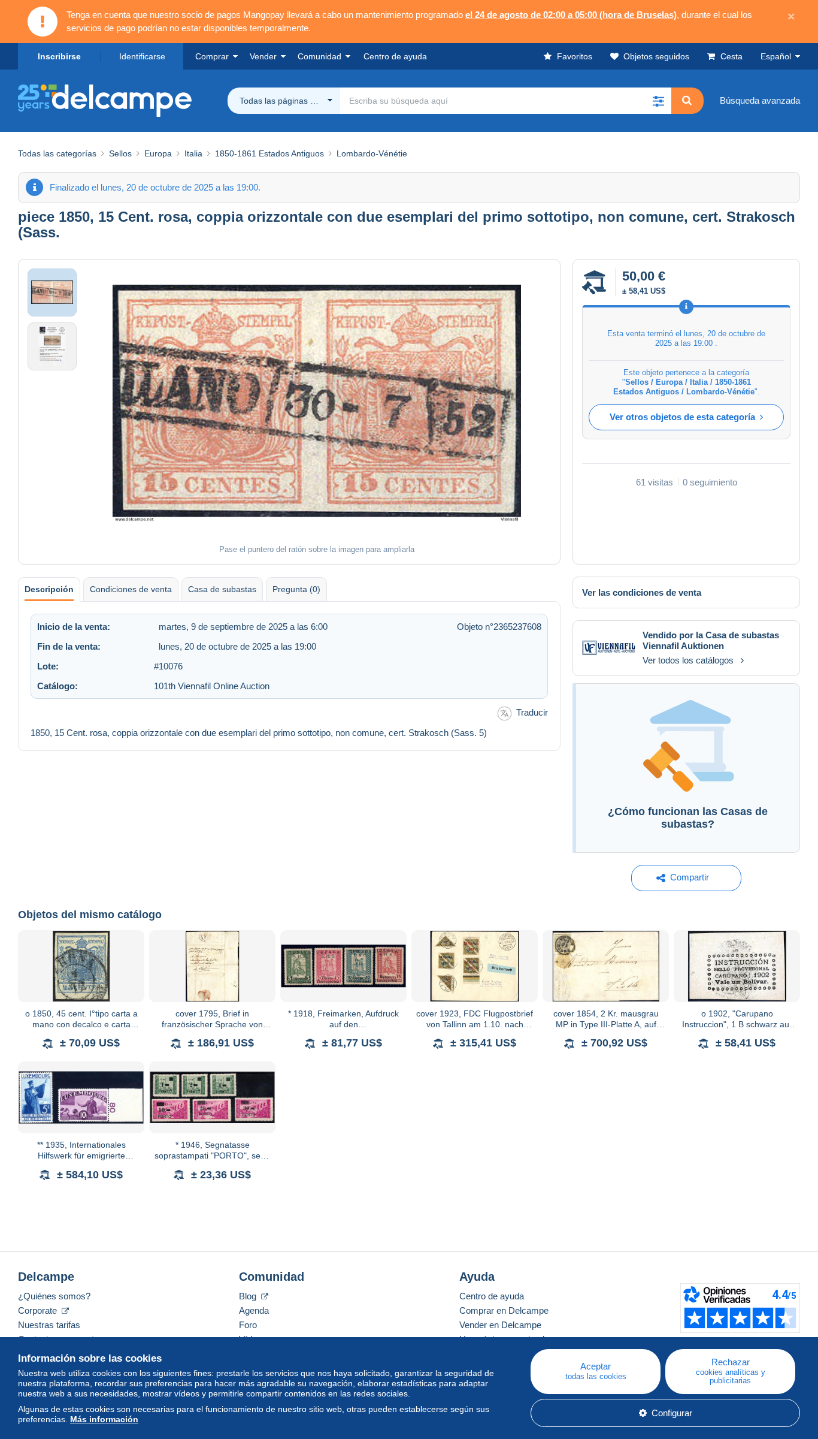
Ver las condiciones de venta (641, 592)
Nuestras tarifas (49, 1325)
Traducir (532, 712)
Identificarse (142, 56)
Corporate (38, 1310)
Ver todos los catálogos (688, 660)
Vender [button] (263, 56)
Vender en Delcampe (500, 1325)
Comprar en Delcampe (504, 1310)
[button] (658, 101)
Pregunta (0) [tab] (296, 589)
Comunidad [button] (319, 56)
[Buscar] (687, 101)
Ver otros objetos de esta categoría (682, 417)
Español (776, 56)
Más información (104, 1419)
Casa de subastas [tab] (222, 589)
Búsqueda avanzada (760, 100)
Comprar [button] (212, 56)
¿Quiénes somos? (54, 1296)
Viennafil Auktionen (683, 646)
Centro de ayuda (491, 1296)
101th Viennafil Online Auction (211, 686)
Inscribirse (59, 56)
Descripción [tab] (49, 589)
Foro (248, 1325)
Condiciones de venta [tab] (131, 589)
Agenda (254, 1310)
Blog (249, 1296)
